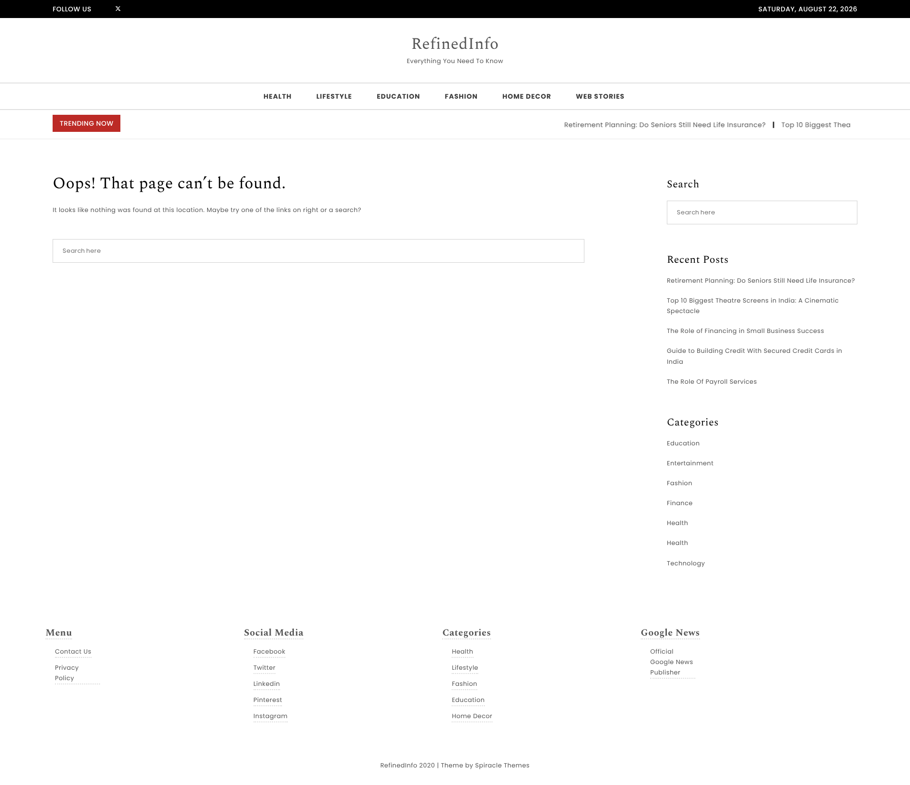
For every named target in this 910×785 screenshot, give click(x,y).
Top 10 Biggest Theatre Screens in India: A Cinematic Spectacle (753, 305)
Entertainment (690, 463)
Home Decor (526, 96)
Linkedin (267, 683)
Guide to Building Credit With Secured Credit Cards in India (754, 356)
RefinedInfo (455, 44)
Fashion (461, 96)
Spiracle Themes (502, 765)
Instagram (271, 715)
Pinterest (268, 699)
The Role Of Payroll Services (712, 381)
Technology (686, 563)
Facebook (269, 651)
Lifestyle (334, 96)
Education (398, 96)
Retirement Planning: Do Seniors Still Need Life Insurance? (658, 124)
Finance (680, 503)
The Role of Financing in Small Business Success (745, 330)
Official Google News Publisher (671, 662)
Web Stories (600, 96)
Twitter (265, 667)
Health (277, 96)
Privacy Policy (67, 673)
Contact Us (73, 651)
